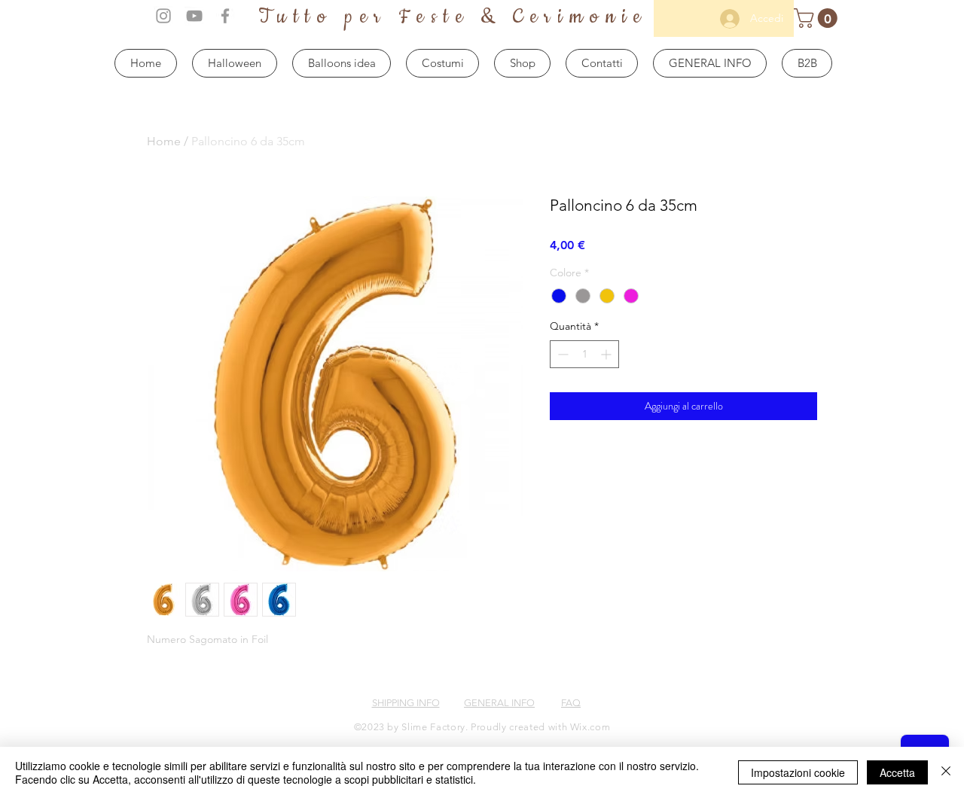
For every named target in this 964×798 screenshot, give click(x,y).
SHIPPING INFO (406, 702)
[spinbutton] (584, 354)
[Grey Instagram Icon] (163, 16)
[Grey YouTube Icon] (194, 16)
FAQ (571, 702)
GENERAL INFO (499, 702)
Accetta (897, 772)
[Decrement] (561, 354)
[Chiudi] (946, 772)
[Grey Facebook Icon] (225, 16)
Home (164, 141)
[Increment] (607, 354)
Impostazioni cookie (798, 772)
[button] (818, 18)
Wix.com (590, 727)
